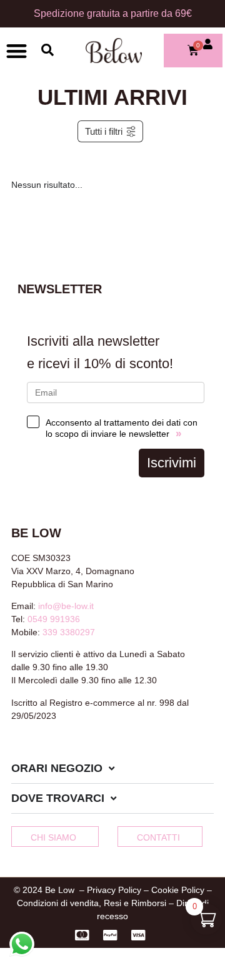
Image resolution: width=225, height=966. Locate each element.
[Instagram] (37, 749)
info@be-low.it (66, 606)
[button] (16, 50)
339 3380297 (68, 632)
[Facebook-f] (16, 749)
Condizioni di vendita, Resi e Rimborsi (91, 903)
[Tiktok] (57, 749)
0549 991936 (54, 619)
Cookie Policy (177, 890)
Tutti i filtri (103, 131)
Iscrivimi (171, 463)
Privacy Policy (114, 890)
